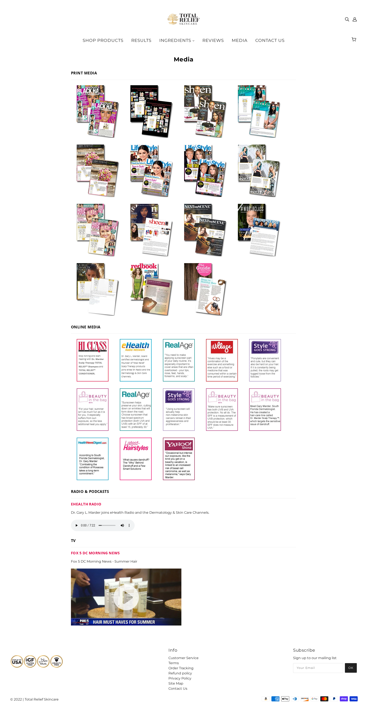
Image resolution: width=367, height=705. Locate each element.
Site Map (175, 683)
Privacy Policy (179, 678)
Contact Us (177, 689)
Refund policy (180, 673)
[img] (347, 19)
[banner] (183, 19)
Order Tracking (180, 668)
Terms (173, 663)
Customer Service (183, 658)
